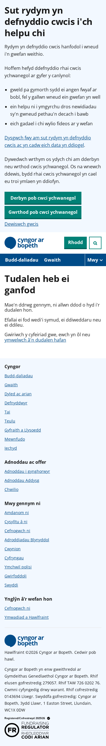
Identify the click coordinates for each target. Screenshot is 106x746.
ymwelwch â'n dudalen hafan (35, 340)
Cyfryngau (14, 557)
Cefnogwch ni (17, 530)
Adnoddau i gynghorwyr (27, 471)
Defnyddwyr (16, 403)
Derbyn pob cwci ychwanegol (43, 198)
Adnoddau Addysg (22, 480)
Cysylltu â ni (16, 521)
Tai (7, 412)
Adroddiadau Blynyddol (27, 539)
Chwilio (11, 489)
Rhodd (75, 242)
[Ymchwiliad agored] (95, 243)
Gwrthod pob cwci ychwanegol (42, 212)
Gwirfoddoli (16, 576)
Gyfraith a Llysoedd (23, 430)
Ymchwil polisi (18, 567)
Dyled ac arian (18, 393)
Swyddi (11, 585)
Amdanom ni (17, 512)
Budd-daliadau (21, 260)
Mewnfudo (15, 439)
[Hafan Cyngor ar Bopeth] (24, 243)
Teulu (10, 421)
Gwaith (52, 260)
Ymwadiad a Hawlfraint (27, 617)
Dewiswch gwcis (21, 224)
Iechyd (11, 448)
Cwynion (13, 548)
